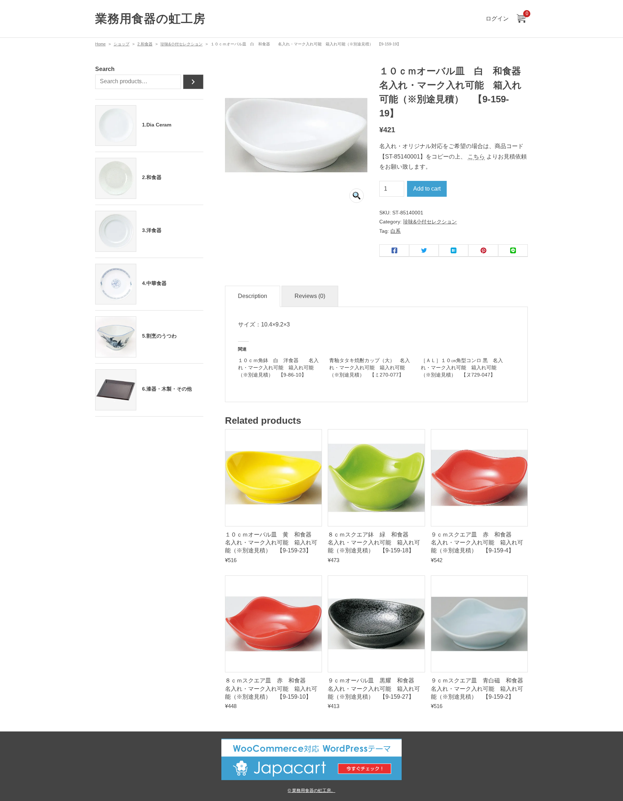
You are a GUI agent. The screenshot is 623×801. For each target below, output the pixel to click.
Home (100, 44)
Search (105, 69)
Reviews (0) (310, 296)
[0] (521, 19)
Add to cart (427, 189)
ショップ (121, 44)
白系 (395, 231)
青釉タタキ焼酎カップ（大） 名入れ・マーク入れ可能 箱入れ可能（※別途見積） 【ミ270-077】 (369, 367)
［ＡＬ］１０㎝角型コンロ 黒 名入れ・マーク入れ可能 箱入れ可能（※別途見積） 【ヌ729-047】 (462, 367)
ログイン (497, 18)
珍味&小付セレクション (181, 44)
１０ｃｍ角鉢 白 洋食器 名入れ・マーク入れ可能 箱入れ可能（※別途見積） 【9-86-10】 (278, 367)
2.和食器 (145, 44)
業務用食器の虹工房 (150, 18)
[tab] (252, 296)
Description (252, 296)
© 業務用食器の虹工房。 (311, 790)
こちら (476, 156)
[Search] (193, 82)
